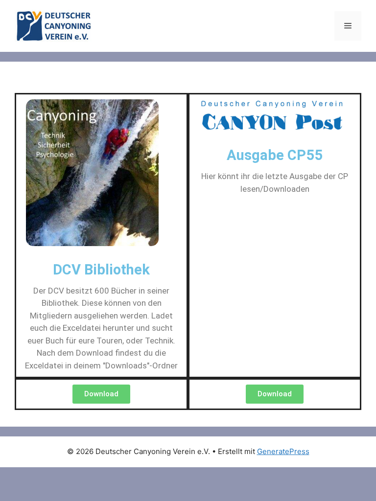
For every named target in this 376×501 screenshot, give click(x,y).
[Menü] (347, 26)
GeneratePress (283, 451)
